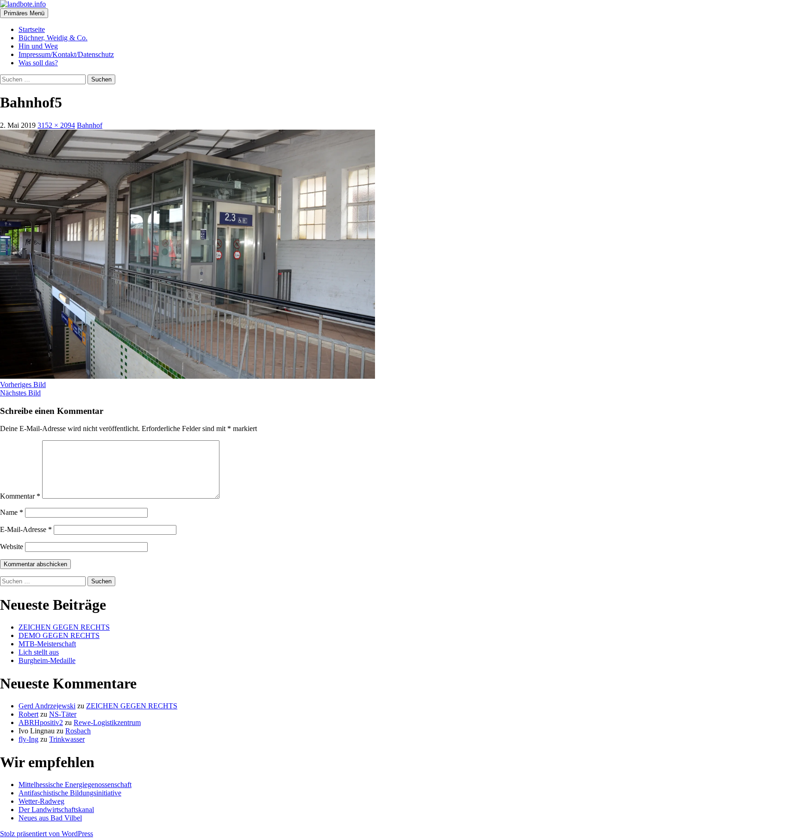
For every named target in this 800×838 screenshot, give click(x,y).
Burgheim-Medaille (47, 660)
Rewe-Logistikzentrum (107, 722)
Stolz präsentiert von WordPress (46, 834)
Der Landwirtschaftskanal (56, 809)
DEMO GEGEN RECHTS (59, 635)
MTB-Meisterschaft (47, 644)
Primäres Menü (24, 13)
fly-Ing (28, 739)
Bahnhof (89, 125)
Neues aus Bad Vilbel (50, 818)
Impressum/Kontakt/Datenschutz (66, 54)
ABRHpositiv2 (41, 722)
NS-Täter (62, 714)
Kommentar (20, 496)
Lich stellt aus (39, 652)
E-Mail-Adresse (26, 529)
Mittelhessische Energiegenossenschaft (75, 784)
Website (11, 546)
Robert (28, 714)
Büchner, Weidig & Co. (53, 38)
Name (11, 512)
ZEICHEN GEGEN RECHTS (64, 627)
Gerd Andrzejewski (47, 706)
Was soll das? (38, 63)
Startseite (32, 29)
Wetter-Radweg (41, 801)
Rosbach (78, 731)
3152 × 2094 (56, 125)
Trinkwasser (67, 739)
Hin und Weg (38, 46)
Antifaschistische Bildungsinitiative (70, 793)
